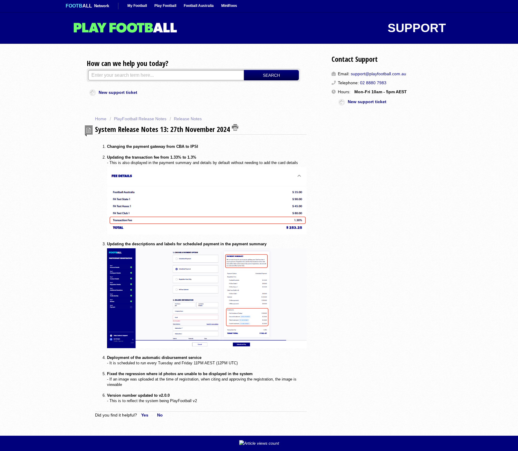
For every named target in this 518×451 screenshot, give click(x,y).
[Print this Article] (235, 127)
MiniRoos (229, 6)
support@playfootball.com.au (378, 73)
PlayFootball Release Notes (140, 118)
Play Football (165, 6)
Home (101, 118)
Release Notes (188, 118)
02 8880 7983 (373, 82)
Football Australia (199, 6)
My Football (137, 6)
